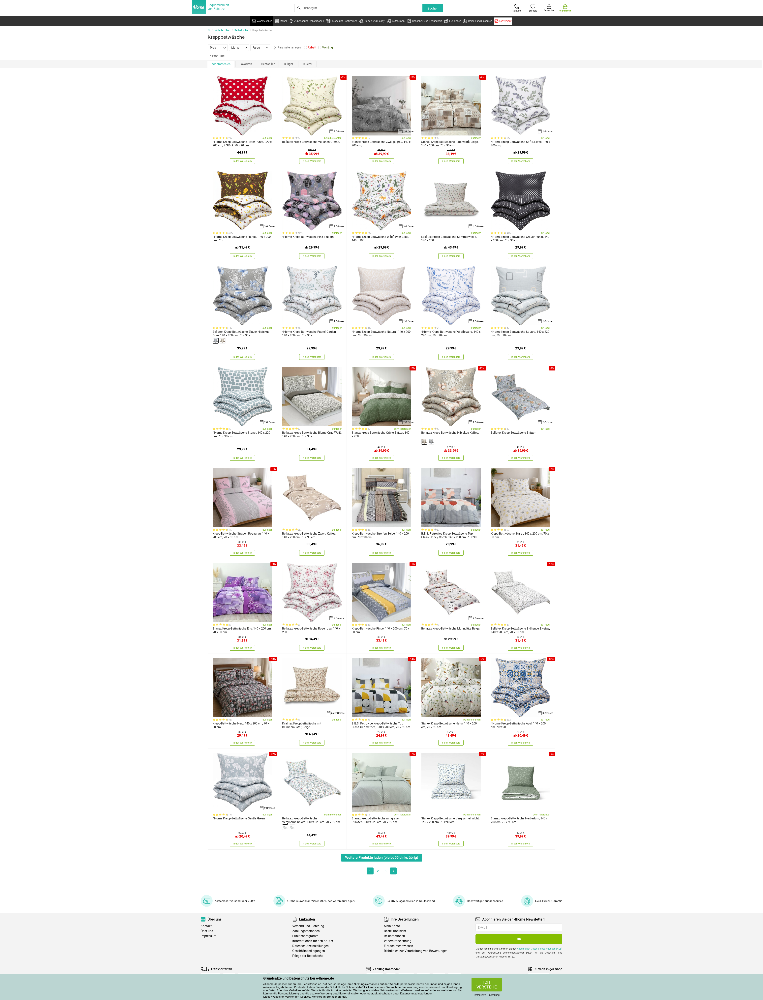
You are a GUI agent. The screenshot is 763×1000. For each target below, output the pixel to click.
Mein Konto (392, 926)
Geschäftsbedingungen (308, 950)
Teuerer (307, 64)
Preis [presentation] (213, 47)
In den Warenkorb (242, 161)
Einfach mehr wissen (398, 945)
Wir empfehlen (220, 64)
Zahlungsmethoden (306, 930)
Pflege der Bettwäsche (307, 955)
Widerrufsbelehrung (397, 940)
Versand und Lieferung (308, 926)
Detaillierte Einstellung (487, 994)
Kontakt (206, 926)
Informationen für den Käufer (312, 940)
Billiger (288, 64)
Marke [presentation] (235, 47)
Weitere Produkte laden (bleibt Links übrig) (381, 857)
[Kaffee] (222, 340)
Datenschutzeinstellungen (416, 993)
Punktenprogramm (305, 935)
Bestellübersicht (395, 930)
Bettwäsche (241, 30)
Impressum (208, 935)
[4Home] (210, 30)
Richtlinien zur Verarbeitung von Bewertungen (415, 950)
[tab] (218, 47)
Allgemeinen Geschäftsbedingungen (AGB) (539, 948)
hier (344, 996)
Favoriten (246, 64)
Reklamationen (394, 935)
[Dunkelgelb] (292, 827)
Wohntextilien (222, 30)
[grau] (215, 340)
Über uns (207, 930)
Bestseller (268, 64)
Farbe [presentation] (256, 47)
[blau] (285, 827)
